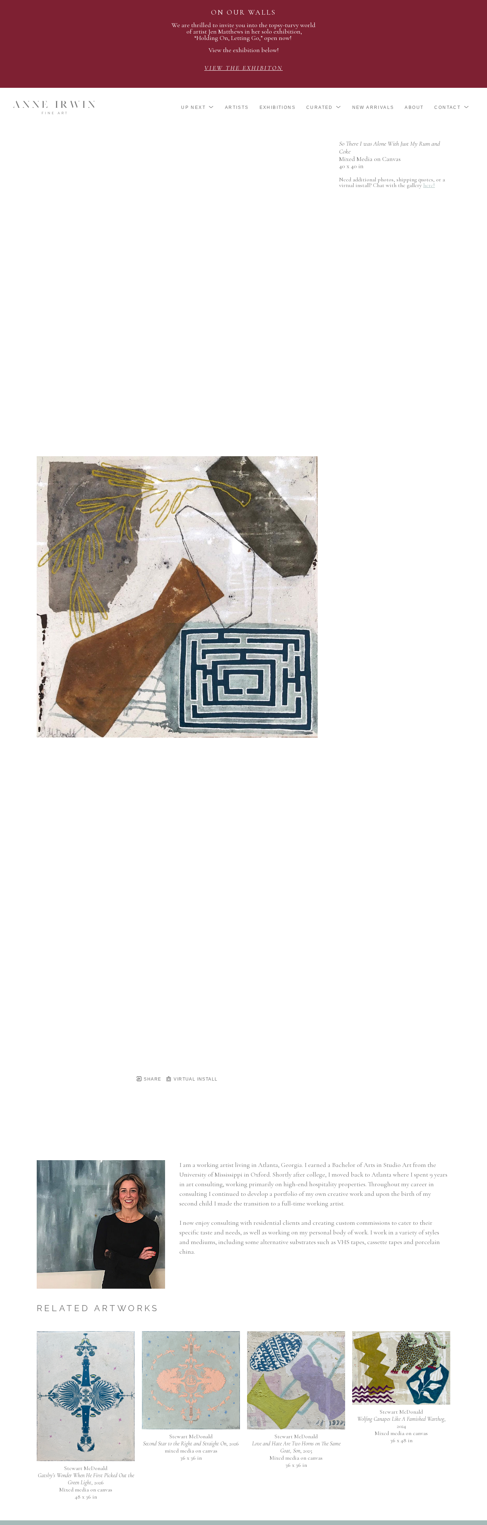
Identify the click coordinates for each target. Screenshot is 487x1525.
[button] (197, 107)
